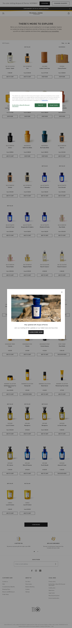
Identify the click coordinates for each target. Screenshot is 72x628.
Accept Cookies (54, 105)
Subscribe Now (35, 332)
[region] (36, 101)
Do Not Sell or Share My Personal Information (21, 105)
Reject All (40, 105)
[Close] (62, 292)
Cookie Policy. (45, 100)
